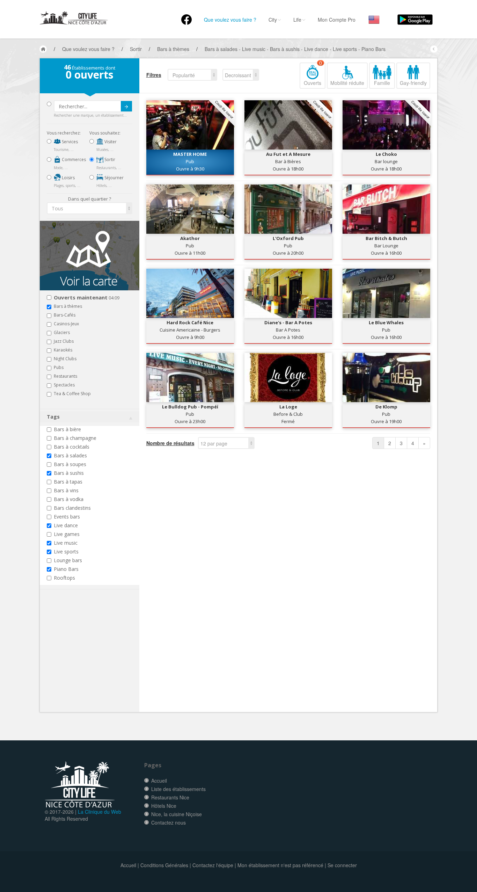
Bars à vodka (68, 499)
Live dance (66, 525)
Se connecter (342, 865)
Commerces (73, 159)
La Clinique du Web (99, 811)
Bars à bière (67, 429)
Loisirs (68, 178)
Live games (67, 534)
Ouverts (313, 74)
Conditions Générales (164, 865)
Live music (66, 542)
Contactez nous (168, 822)
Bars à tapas (68, 481)
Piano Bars (66, 569)
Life (297, 19)
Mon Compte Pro (336, 19)
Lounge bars (68, 560)
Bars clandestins (72, 508)
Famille (382, 82)
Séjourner (113, 178)
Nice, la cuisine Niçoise (176, 814)
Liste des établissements (178, 788)
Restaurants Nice (170, 797)
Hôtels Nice (163, 805)
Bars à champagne (75, 438)
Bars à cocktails (71, 446)
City (273, 19)
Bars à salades (70, 455)
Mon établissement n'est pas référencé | (281, 865)
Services (69, 142)
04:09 (86, 298)
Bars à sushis (69, 473)
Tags (53, 416)
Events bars (67, 516)
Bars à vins (66, 490)
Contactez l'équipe (212, 865)
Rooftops (64, 577)
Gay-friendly (413, 82)
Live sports (66, 551)
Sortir (109, 159)
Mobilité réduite (347, 82)
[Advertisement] (88, 661)
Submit (126, 106)
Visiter (110, 142)
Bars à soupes (70, 464)
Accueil (159, 780)
